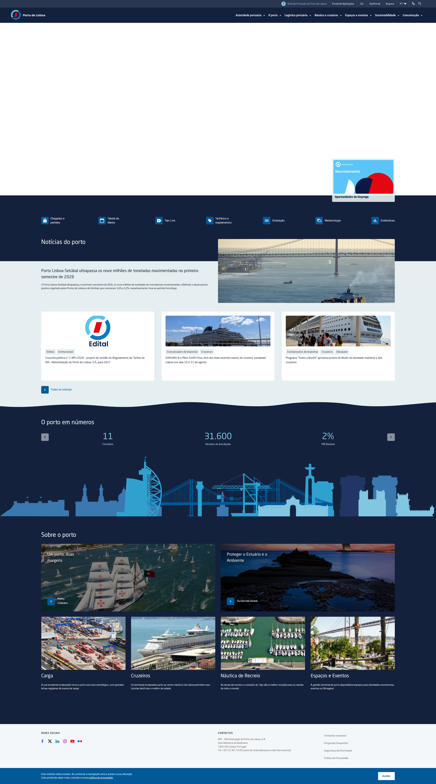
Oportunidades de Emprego (352, 197)
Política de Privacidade (336, 758)
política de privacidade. (101, 777)
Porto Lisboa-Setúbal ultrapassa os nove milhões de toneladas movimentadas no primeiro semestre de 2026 (119, 274)
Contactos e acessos (335, 735)
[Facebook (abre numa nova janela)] (42, 741)
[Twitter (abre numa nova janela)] (50, 741)
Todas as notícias (61, 389)
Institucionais (66, 351)
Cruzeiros (207, 351)
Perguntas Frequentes (336, 743)
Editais (50, 351)
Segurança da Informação (338, 750)
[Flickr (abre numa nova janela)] (80, 741)
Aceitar (386, 776)
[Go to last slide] (45, 437)
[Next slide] (391, 437)
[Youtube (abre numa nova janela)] (72, 741)
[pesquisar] (419, 3)
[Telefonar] (413, 3)
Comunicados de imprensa (182, 351)
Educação (342, 351)
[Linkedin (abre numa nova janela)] (57, 741)
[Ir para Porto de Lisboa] (28, 15)
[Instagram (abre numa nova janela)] (65, 741)
